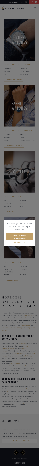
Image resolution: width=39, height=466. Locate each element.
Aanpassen (19, 243)
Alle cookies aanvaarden (19, 237)
